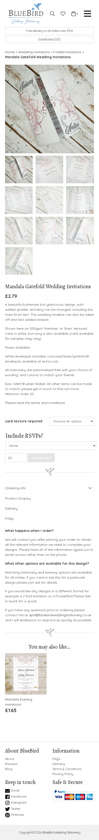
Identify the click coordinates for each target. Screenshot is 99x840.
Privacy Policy (62, 774)
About (9, 759)
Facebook (19, 796)
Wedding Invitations (34, 52)
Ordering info (15, 488)
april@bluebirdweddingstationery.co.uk (60, 615)
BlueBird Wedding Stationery (61, 832)
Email (15, 790)
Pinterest (17, 815)
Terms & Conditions (66, 769)
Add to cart (41, 458)
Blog (8, 769)
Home (10, 52)
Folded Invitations (67, 52)
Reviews (11, 764)
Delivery (11, 508)
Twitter (15, 809)
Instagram (19, 803)
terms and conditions (48, 403)
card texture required (23, 421)
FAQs (9, 518)
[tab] (49, 488)
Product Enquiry (18, 498)
